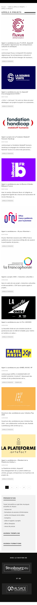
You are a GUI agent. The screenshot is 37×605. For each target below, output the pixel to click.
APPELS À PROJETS (7, 61)
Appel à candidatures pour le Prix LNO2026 (16, 322)
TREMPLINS (18, 382)
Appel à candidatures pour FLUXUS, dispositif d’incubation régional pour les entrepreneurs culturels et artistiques (17, 44)
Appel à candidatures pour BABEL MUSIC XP (16, 367)
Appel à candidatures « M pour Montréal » (16, 231)
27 (24, 487)
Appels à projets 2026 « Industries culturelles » (17, 277)
